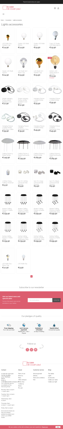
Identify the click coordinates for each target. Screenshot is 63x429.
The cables (51, 373)
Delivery (35, 375)
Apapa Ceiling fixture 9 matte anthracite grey (54, 210)
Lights (49, 375)
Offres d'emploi (22, 379)
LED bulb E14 (22, 263)
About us (20, 375)
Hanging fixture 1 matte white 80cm (39, 100)
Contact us (21, 383)
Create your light (52, 381)
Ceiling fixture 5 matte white (39, 154)
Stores (20, 386)
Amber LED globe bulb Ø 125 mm (54, 72)
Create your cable (53, 379)
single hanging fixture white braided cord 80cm (23, 101)
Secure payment (37, 373)
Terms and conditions (39, 377)
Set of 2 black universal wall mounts (54, 182)
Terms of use (21, 373)
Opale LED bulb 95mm (39, 44)
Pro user (20, 388)
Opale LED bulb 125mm (7, 71)
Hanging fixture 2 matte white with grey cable (7, 127)
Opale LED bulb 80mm (23, 44)
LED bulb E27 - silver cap (23, 71)
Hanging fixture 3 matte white (39, 127)
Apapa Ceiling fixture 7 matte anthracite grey (23, 210)
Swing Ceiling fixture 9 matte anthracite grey (39, 237)
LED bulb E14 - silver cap (7, 264)
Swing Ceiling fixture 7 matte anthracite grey (23, 237)
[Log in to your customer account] (58, 9)
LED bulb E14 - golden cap (7, 44)
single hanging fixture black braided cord (7, 100)
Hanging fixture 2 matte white (54, 99)
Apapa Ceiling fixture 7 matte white (7, 210)
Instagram (35, 349)
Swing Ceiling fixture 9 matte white (54, 237)
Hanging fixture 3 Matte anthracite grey (54, 127)
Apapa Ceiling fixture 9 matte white (39, 210)
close (58, 427)
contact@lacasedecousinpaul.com (10, 381)
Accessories (51, 377)
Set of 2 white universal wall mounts (23, 182)
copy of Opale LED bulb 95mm (54, 44)
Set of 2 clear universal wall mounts (38, 182)
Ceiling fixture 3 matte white (7, 154)
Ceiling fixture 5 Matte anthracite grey (55, 155)
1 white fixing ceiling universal (7, 182)
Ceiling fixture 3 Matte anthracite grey (23, 155)
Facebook (27, 349)
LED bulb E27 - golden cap (39, 71)
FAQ (34, 379)
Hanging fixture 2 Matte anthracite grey (23, 127)
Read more (45, 427)
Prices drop (21, 381)
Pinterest (31, 349)
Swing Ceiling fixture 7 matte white (7, 237)
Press (19, 377)
